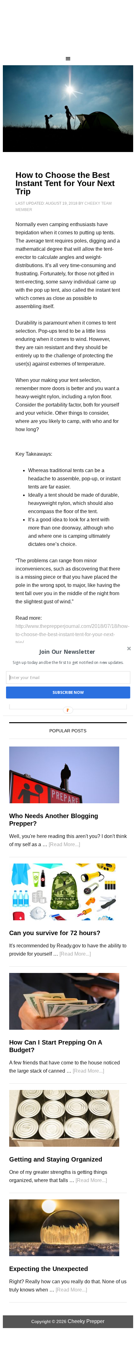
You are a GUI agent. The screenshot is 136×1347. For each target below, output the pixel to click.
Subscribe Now (68, 692)
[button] (67, 651)
